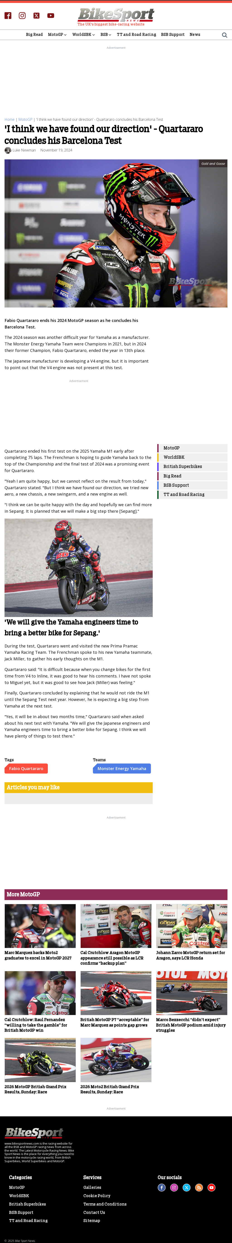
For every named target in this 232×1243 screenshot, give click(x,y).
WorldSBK (82, 35)
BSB (104, 35)
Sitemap (91, 1221)
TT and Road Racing (136, 35)
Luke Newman (24, 150)
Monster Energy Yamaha (121, 768)
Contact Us (94, 1213)
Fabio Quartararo (26, 768)
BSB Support (173, 35)
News (195, 35)
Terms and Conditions (105, 1204)
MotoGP (55, 35)
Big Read (34, 35)
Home (9, 119)
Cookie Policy (97, 1196)
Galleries (92, 1188)
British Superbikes (183, 467)
